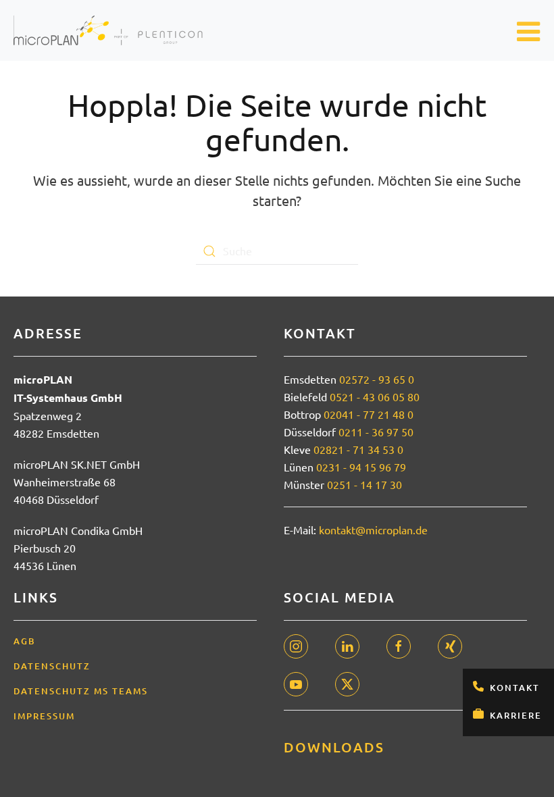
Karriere (516, 715)
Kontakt (515, 688)
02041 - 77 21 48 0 (368, 414)
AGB (25, 641)
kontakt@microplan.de (373, 529)
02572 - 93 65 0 (376, 379)
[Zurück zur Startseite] (108, 30)
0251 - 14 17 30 (364, 484)
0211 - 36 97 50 (375, 431)
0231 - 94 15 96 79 (361, 466)
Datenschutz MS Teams (81, 691)
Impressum (44, 716)
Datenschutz (52, 666)
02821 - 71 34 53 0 (358, 449)
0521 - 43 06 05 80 (375, 396)
